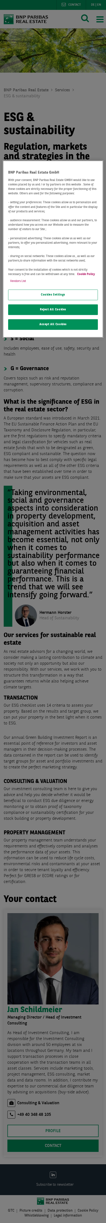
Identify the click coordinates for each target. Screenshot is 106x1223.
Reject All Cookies (53, 309)
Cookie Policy (86, 274)
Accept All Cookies (53, 324)
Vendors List (18, 281)
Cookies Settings (53, 294)
